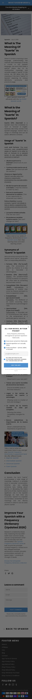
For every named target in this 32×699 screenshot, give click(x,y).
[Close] (28, 327)
